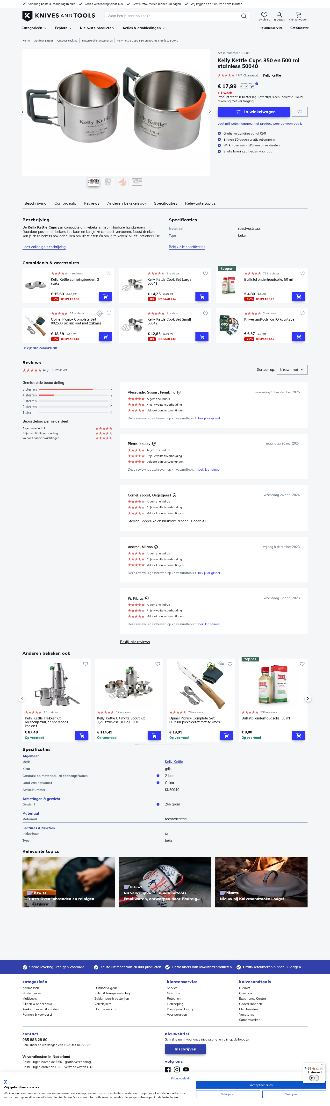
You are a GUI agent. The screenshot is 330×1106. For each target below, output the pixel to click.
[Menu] (322, 1065)
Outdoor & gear (43, 40)
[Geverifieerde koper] (178, 392)
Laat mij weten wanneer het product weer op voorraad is (260, 123)
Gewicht (28, 804)
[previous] (30, 698)
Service (172, 988)
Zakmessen (30, 988)
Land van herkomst (37, 783)
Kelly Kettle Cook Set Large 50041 (170, 282)
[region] (116, 119)
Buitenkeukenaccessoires (97, 40)
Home (26, 40)
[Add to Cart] (105, 296)
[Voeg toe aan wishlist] (300, 112)
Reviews (92, 203)
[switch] (314, 1078)
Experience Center (252, 998)
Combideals (65, 203)
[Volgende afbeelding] (210, 112)
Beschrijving (35, 203)
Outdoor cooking (67, 40)
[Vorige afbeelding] (22, 112)
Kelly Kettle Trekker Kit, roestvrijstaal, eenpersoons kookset (46, 722)
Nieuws (244, 988)
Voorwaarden (177, 1014)
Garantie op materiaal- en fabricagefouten (55, 776)
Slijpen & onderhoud (37, 1004)
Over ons (245, 993)
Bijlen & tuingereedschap (112, 993)
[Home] (58, 14)
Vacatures (246, 1014)
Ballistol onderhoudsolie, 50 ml (268, 280)
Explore (61, 28)
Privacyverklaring (180, 1009)
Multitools (29, 998)
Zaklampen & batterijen (111, 998)
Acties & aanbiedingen (141, 28)
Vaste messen (32, 993)
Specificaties (165, 203)
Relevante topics (200, 203)
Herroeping (175, 1004)
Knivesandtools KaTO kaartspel (269, 319)
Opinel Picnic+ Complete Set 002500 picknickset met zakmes (76, 321)
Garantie (173, 993)
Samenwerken (249, 1020)
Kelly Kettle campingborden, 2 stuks (75, 282)
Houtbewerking (105, 1009)
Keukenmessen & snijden (40, 1009)
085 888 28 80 (34, 1039)
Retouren (174, 998)
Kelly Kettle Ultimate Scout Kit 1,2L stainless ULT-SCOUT (121, 720)
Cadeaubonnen (250, 1004)
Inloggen (279, 19)
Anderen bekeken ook (126, 203)
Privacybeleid (180, 1078)
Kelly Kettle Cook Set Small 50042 (169, 321)
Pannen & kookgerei (37, 1014)
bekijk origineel (209, 418)
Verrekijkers (103, 1004)
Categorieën (32, 28)
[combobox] (292, 370)
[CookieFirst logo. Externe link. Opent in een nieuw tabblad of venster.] (5, 1082)
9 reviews (250, 75)
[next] (300, 698)
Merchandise (248, 1009)
